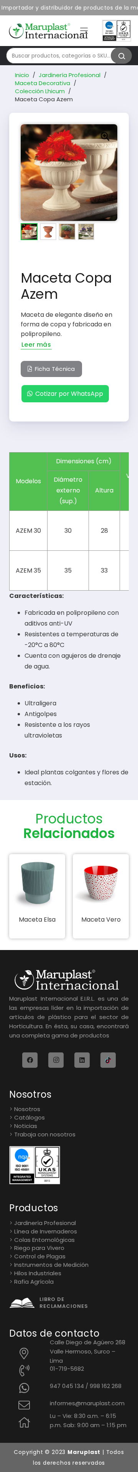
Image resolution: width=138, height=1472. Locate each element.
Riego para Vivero (39, 1248)
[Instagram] (56, 1060)
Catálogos (29, 1117)
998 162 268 (106, 1386)
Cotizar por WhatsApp (69, 393)
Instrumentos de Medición (51, 1265)
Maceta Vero (101, 919)
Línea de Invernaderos (45, 1231)
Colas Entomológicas (44, 1240)
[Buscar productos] (121, 56)
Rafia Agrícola (34, 1282)
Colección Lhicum (40, 91)
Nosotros (27, 1109)
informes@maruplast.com (87, 1403)
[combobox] (65, 56)
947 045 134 (67, 1386)
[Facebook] (30, 1060)
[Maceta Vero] (101, 882)
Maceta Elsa (37, 919)
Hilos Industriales (37, 1273)
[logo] (48, 30)
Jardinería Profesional (69, 75)
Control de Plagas (40, 1256)
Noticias (25, 1126)
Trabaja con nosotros (45, 1134)
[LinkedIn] (82, 1060)
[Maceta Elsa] (37, 882)
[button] (84, 31)
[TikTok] (108, 1060)
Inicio (22, 75)
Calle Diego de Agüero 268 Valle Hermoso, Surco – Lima (87, 1351)
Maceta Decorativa (42, 83)
